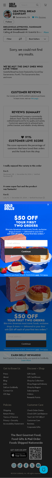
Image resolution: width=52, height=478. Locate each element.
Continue (26, 251)
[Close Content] (48, 204)
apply (37, 275)
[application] (43, 469)
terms (45, 275)
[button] (26, 239)
